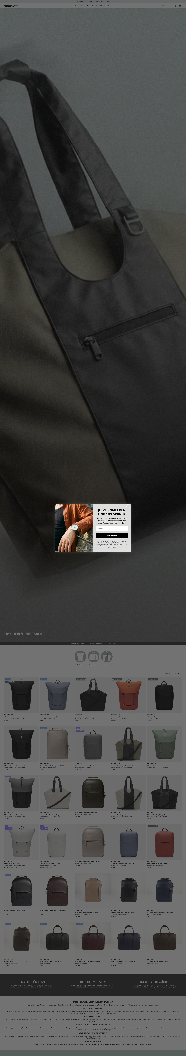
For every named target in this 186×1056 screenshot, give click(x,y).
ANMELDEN (112, 535)
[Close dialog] (128, 506)
